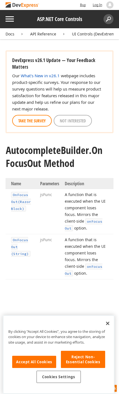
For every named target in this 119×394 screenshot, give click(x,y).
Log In (97, 4)
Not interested (73, 120)
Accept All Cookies (34, 361)
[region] (59, 354)
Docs (10, 34)
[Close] (108, 323)
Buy (83, 4)
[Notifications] (109, 5)
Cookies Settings (58, 376)
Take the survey (32, 120)
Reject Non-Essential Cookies (83, 359)
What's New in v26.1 (40, 75)
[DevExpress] (22, 5)
